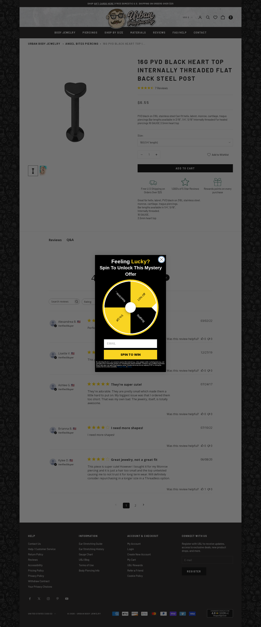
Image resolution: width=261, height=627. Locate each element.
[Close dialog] (161, 259)
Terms (130, 367)
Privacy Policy (121, 367)
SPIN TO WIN (131, 354)
